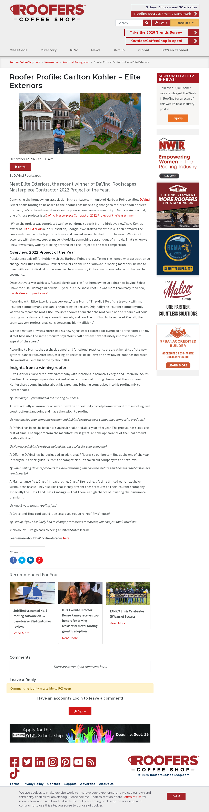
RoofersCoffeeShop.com (25, 62)
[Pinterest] (65, 762)
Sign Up (178, 118)
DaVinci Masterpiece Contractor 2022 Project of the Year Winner (89, 215)
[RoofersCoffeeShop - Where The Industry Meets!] (48, 12)
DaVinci (145, 199)
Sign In (162, 23)
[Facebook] (14, 762)
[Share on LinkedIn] (30, 560)
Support (70, 784)
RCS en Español (175, 50)
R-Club (119, 50)
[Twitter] (27, 762)
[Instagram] (53, 762)
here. (66, 538)
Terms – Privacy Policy (26, 784)
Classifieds (18, 50)
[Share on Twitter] (22, 560)
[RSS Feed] (91, 762)
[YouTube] (78, 762)
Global (143, 50)
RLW (74, 50)
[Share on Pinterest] (39, 560)
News (95, 50)
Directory (49, 50)
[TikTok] (14, 773)
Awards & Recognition (76, 62)
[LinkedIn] (40, 762)
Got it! (176, 796)
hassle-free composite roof (29, 293)
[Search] (147, 23)
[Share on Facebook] (13, 560)
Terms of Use (132, 797)
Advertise (87, 784)
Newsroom (51, 62)
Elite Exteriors (32, 229)
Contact (53, 784)
